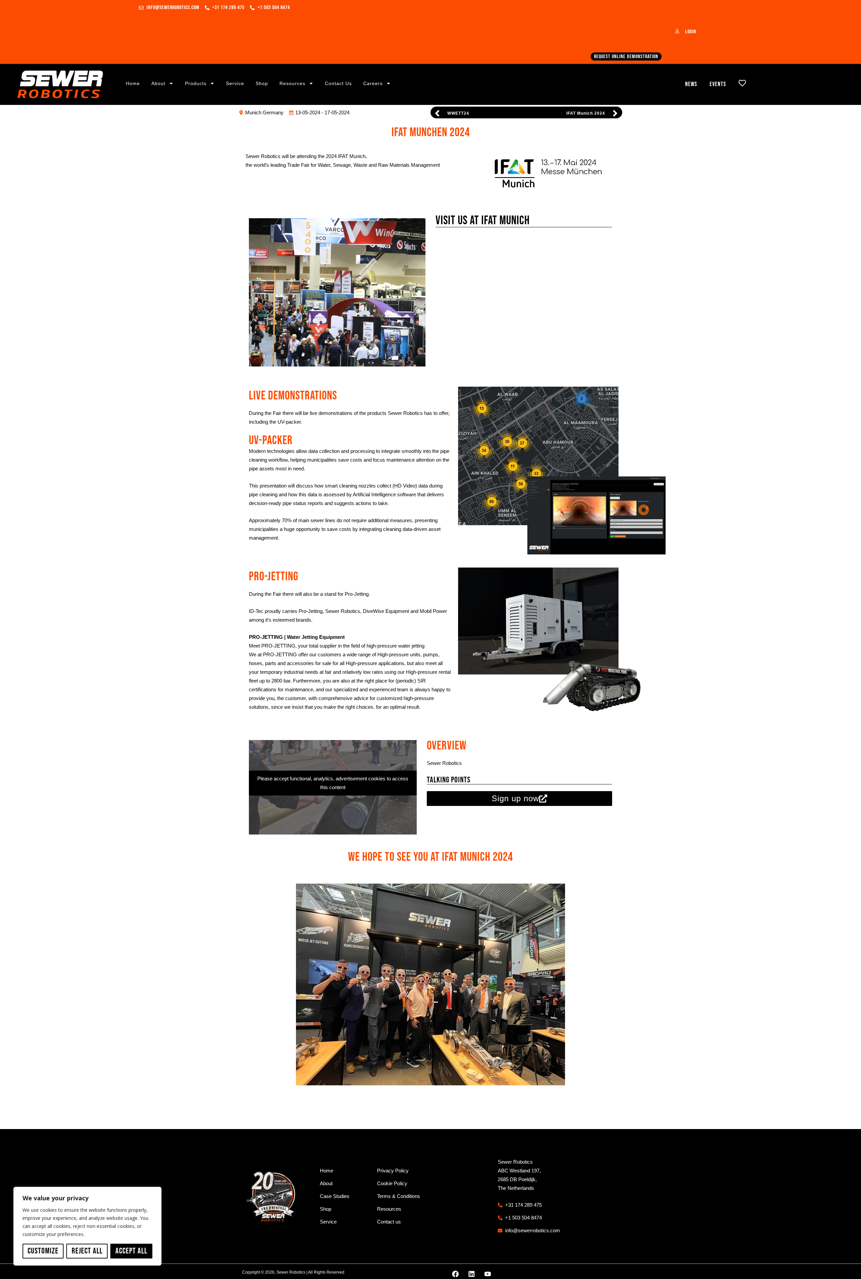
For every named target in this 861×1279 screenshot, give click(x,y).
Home (133, 83)
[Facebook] (455, 1274)
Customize (43, 1251)
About (158, 83)
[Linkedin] (471, 1274)
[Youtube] (487, 1274)
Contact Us (338, 83)
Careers (373, 83)
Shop (262, 83)
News (691, 84)
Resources (292, 83)
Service (235, 83)
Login (690, 32)
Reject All (87, 1251)
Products (196, 83)
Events (718, 84)
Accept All (131, 1251)
